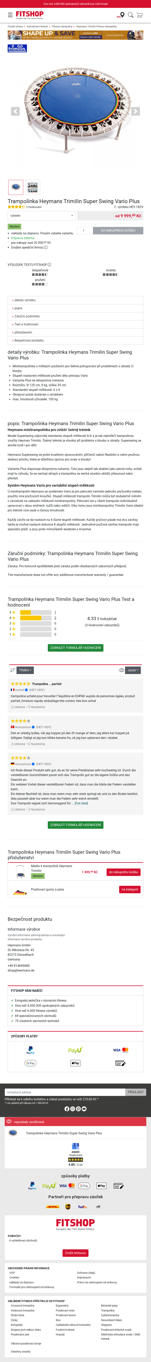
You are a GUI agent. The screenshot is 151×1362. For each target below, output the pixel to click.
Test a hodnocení (26, 324)
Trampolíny (108, 1310)
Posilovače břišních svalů (116, 1330)
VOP (12, 1273)
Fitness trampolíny (62, 26)
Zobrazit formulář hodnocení (75, 648)
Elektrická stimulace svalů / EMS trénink (120, 1337)
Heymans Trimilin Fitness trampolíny (96, 26)
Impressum (84, 1277)
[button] (15, 187)
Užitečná (19, 707)
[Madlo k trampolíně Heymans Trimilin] (20, 872)
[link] (30, 1050)
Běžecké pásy (109, 1305)
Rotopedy (17, 1325)
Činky (14, 1320)
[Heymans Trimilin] (17, 48)
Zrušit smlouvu (75, 1253)
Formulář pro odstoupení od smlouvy (31, 1287)
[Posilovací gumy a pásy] (20, 889)
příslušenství (23, 332)
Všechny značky (20, 1351)
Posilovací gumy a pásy (47, 889)
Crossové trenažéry (22, 1305)
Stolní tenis (17, 1315)
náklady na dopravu (21, 1282)
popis (18, 308)
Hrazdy (60, 1334)
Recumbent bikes (111, 1320)
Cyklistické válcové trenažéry (73, 1325)
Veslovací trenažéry (23, 1310)
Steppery (106, 1325)
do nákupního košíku (118, 230)
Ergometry (62, 1305)
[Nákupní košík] (140, 15)
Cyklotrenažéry (110, 1315)
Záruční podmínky (27, 316)
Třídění (24, 670)
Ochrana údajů (86, 1273)
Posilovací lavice (66, 1315)
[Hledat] (130, 15)
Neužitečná (37, 707)
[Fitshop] (30, 15)
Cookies (14, 1277)
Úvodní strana (15, 26)
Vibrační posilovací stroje (26, 1343)
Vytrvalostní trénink (37, 26)
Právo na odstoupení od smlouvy (97, 1282)
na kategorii (130, 889)
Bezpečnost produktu (29, 340)
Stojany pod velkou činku (26, 1330)
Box (58, 1320)
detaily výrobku (25, 300)
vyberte (15, 215)
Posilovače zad (20, 1334)
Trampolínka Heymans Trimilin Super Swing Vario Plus (64, 1133)
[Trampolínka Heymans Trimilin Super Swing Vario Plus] (15, 1133)
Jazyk (132, 670)
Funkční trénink (65, 1330)
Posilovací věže (65, 1310)
